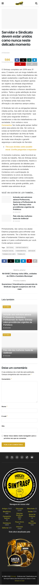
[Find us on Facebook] (7, 457)
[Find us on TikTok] (27, 457)
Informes (19, 527)
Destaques (7, 523)
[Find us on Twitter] (12, 457)
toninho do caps (8, 254)
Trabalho (21, 254)
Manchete (31, 508)
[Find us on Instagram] (17, 457)
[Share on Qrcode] (20, 64)
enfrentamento (22, 247)
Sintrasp (13, 576)
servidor (31, 251)
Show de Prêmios (32, 515)
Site (3, 426)
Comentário (7, 379)
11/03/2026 (17, 221)
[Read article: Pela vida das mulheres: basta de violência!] (6, 218)
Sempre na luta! (19, 581)
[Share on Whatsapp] (29, 60)
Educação (19, 508)
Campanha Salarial (7, 517)
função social (8, 251)
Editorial (10, 247)
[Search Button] (36, 3)
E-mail (5, 416)
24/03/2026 (17, 212)
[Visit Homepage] (19, 3)
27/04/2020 (6, 53)
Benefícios (7, 511)
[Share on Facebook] (17, 60)
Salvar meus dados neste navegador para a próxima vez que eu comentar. (20, 437)
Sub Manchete (32, 522)
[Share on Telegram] (34, 60)
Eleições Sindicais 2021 (19, 515)
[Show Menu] (3, 3)
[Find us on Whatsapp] (22, 457)
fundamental (21, 251)
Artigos (5, 508)
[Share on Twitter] (23, 60)
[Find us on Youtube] (32, 457)
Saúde (30, 511)
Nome (5, 406)
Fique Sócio (19, 522)
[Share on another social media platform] (31, 64)
